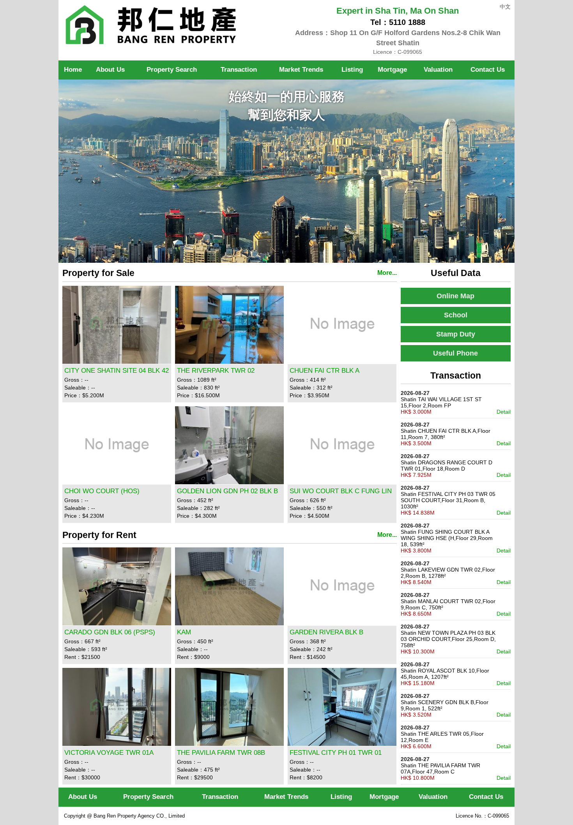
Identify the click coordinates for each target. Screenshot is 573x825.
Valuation (438, 69)
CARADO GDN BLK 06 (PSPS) (109, 632)
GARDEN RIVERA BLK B (326, 632)
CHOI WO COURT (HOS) (102, 491)
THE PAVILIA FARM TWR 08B (221, 752)
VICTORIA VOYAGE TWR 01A (109, 752)
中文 (505, 7)
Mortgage (392, 69)
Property (172, 69)
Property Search (148, 796)
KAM (184, 632)
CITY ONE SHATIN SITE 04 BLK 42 (116, 370)
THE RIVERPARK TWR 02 (216, 370)
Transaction (239, 69)
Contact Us (487, 69)
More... (387, 272)
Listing (352, 69)
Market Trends (301, 69)
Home (73, 69)
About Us (110, 69)
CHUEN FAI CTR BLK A (324, 370)
